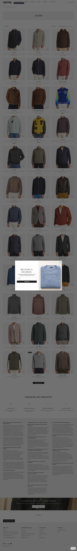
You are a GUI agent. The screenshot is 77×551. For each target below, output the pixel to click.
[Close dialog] (60, 262)
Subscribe (26, 281)
